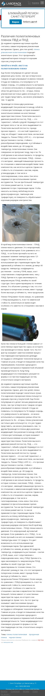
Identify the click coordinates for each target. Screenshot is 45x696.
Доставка (26, 691)
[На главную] (11, 4)
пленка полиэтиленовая (16, 634)
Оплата (35, 691)
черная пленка (15, 637)
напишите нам (8, 642)
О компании (15, 691)
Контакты (4, 691)
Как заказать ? (5, 694)
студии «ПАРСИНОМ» (32, 689)
